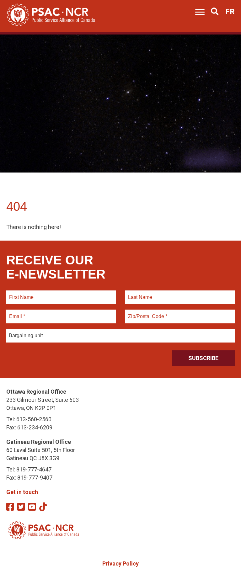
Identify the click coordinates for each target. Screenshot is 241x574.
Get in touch (22, 492)
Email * (17, 313)
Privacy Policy (120, 563)
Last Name (139, 293)
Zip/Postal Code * (146, 313)
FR (230, 11)
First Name (21, 293)
